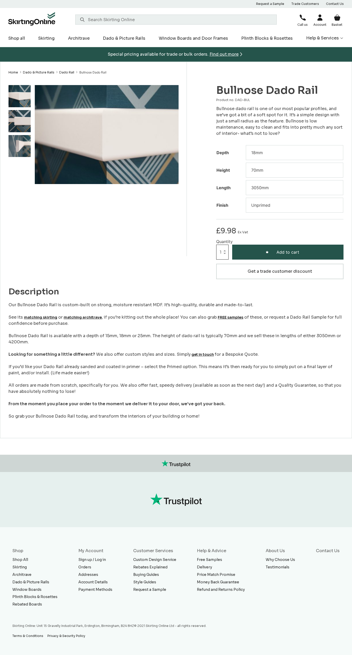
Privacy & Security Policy (66, 636)
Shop (17, 550)
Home (13, 72)
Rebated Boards (27, 604)
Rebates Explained (150, 567)
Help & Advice (211, 550)
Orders (84, 567)
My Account (90, 550)
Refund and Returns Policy (221, 589)
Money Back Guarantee (218, 582)
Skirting (46, 38)
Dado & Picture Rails (124, 38)
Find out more (224, 54)
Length (223, 187)
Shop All (20, 559)
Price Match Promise (216, 574)
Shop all (16, 38)
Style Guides (144, 582)
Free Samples (209, 559)
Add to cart (287, 252)
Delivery (204, 567)
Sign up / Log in (92, 559)
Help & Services (322, 38)
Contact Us (335, 4)
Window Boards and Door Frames (193, 38)
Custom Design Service (154, 559)
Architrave (79, 38)
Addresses (88, 574)
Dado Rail (66, 72)
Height (223, 170)
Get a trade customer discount (280, 271)
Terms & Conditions (27, 636)
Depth (222, 152)
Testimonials (277, 567)
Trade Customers (305, 4)
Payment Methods (95, 589)
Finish (222, 205)
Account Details (93, 582)
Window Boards (26, 589)
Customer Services (153, 550)
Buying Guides (146, 574)
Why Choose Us (280, 559)
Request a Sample (270, 4)
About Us (275, 550)
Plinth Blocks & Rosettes (267, 38)
